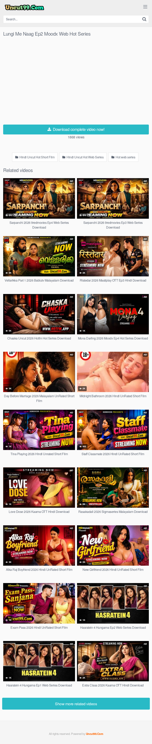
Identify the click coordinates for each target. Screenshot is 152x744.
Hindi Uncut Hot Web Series (85, 157)
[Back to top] (145, 735)
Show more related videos (76, 703)
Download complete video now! (78, 129)
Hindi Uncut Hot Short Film (37, 157)
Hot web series (125, 157)
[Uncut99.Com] (24, 7)
